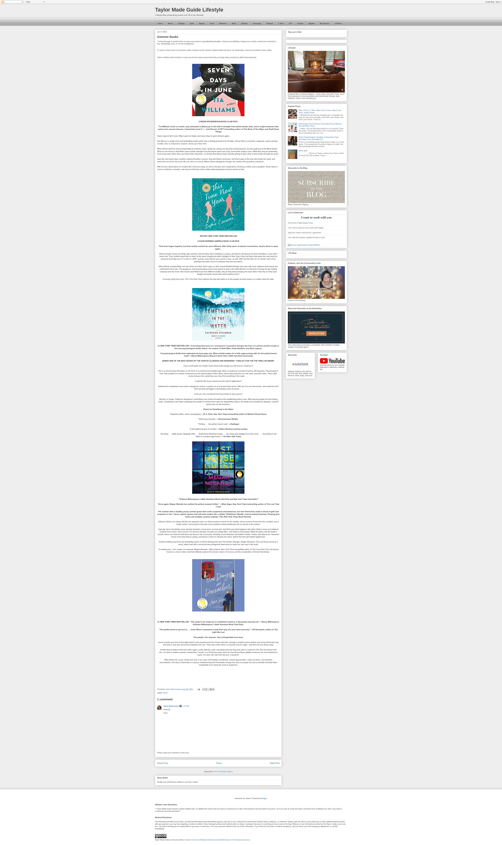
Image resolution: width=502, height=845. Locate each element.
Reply (165, 713)
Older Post (274, 763)
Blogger (264, 798)
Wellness (223, 23)
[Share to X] (208, 689)
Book (234, 23)
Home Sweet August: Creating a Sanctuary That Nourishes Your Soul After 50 (318, 138)
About (170, 23)
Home (160, 23)
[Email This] (203, 689)
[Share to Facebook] (211, 689)
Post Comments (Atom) (224, 772)
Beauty (202, 23)
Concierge (257, 23)
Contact (300, 23)
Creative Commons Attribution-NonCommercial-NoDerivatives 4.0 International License (217, 840)
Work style (303, 151)
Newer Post (162, 763)
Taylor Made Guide (171, 706)
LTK (290, 23)
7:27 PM (185, 706)
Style (192, 23)
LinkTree (338, 23)
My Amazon (324, 23)
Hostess (244, 23)
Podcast (269, 23)
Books (165, 693)
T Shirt (281, 23)
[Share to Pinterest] (213, 689)
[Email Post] (199, 689)
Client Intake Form (305, 223)
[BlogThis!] (206, 689)
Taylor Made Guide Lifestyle (189, 10)
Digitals (312, 23)
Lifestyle (181, 23)
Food (212, 23)
